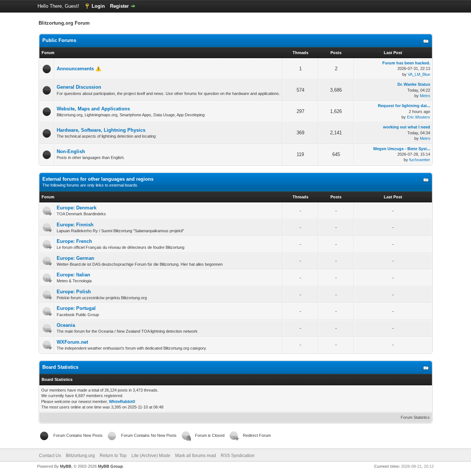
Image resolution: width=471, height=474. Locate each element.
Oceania (66, 325)
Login (98, 6)
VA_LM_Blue (419, 74)
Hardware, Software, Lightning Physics (101, 130)
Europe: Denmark (76, 208)
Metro (425, 95)
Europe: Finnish (75, 224)
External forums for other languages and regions (97, 179)
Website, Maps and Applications (93, 109)
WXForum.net (72, 342)
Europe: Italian (73, 274)
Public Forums (59, 40)
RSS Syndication (238, 455)
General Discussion (79, 87)
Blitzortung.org (80, 455)
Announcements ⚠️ (79, 68)
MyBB (65, 466)
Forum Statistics (415, 417)
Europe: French (74, 241)
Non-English (71, 151)
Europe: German (75, 258)
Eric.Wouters (418, 117)
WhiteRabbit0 (122, 401)
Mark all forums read (195, 455)
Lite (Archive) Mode (150, 455)
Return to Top (113, 455)
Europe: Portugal (76, 308)
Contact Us (50, 455)
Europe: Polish (74, 291)
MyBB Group (110, 466)
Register (119, 6)
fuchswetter (419, 160)
